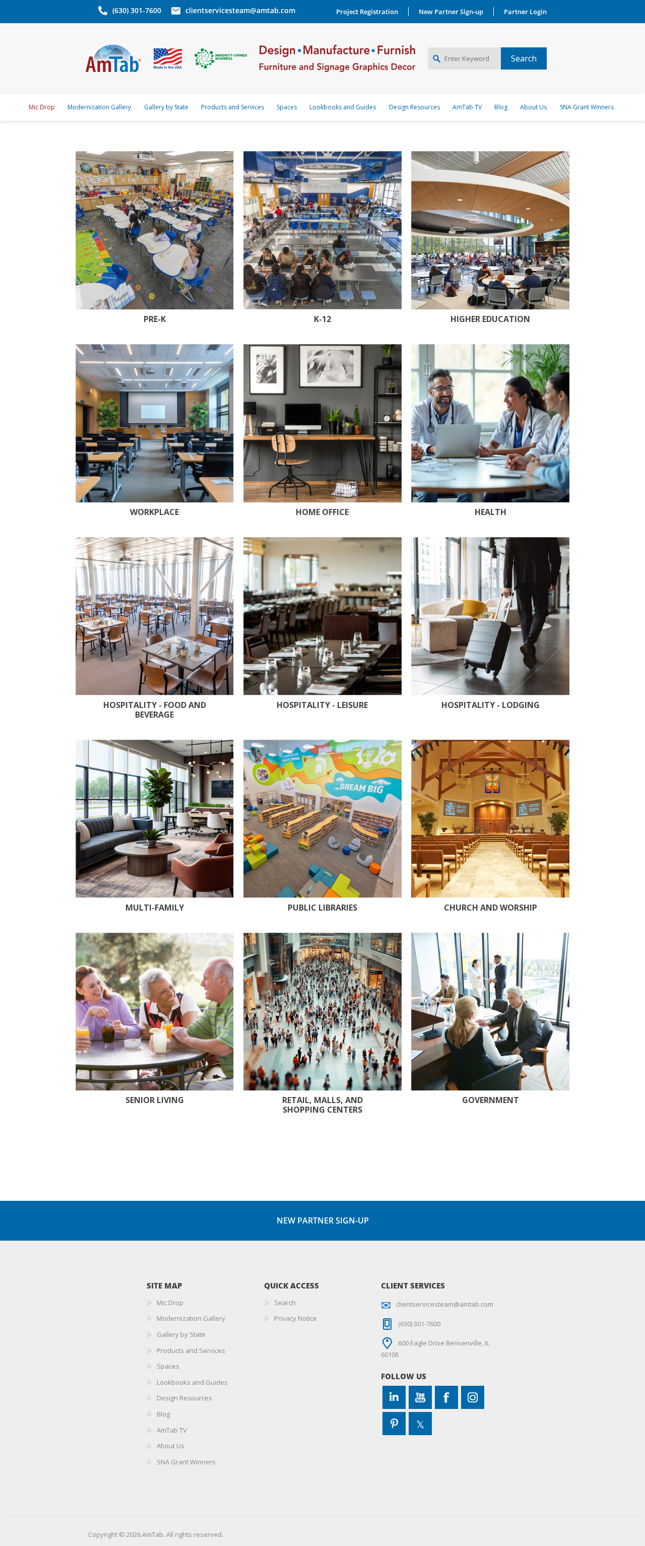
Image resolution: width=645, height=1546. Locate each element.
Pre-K (155, 319)
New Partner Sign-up (451, 11)
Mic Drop (170, 1302)
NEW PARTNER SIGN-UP (323, 1220)
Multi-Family (154, 908)
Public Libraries (322, 908)
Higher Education (490, 319)
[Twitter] (420, 1423)
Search (285, 1302)
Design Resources (184, 1397)
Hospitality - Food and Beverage (154, 710)
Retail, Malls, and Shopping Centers (322, 1105)
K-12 (322, 319)
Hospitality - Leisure (322, 705)
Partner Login (525, 11)
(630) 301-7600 (136, 10)
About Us (170, 1445)
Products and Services (191, 1350)
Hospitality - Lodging (490, 705)
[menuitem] (205, 1303)
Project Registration (367, 11)
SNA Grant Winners (186, 1461)
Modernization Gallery (191, 1318)
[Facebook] (446, 1397)
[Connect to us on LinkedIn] (394, 1397)
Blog (163, 1414)
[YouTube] (420, 1397)
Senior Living (154, 1100)
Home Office (322, 512)
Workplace (154, 512)
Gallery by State (181, 1334)
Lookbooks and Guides (192, 1382)
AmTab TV (172, 1430)
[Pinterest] (394, 1423)
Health (490, 512)
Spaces (168, 1366)
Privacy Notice (295, 1318)
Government (490, 1100)
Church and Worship (490, 908)
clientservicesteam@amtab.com (240, 10)
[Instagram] (472, 1397)
